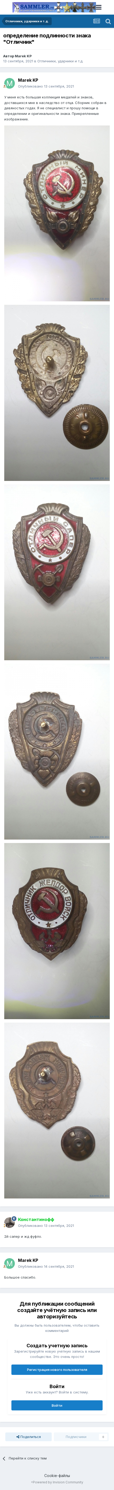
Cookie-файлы (57, 1475)
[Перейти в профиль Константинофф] (9, 1222)
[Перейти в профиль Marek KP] (9, 83)
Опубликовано (46, 86)
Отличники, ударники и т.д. (60, 61)
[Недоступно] (57, 213)
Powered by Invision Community (58, 1482)
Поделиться (30, 1437)
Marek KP (23, 56)
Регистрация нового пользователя (57, 1369)
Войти (57, 1405)
